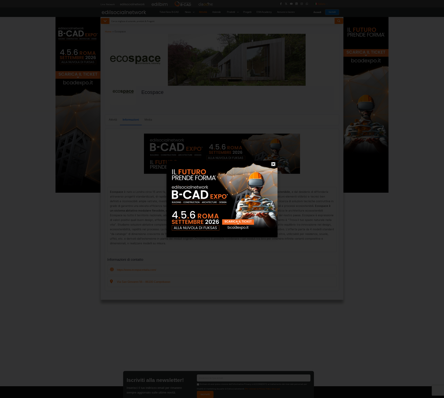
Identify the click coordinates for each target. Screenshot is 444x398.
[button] (273, 164)
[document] (222, 199)
